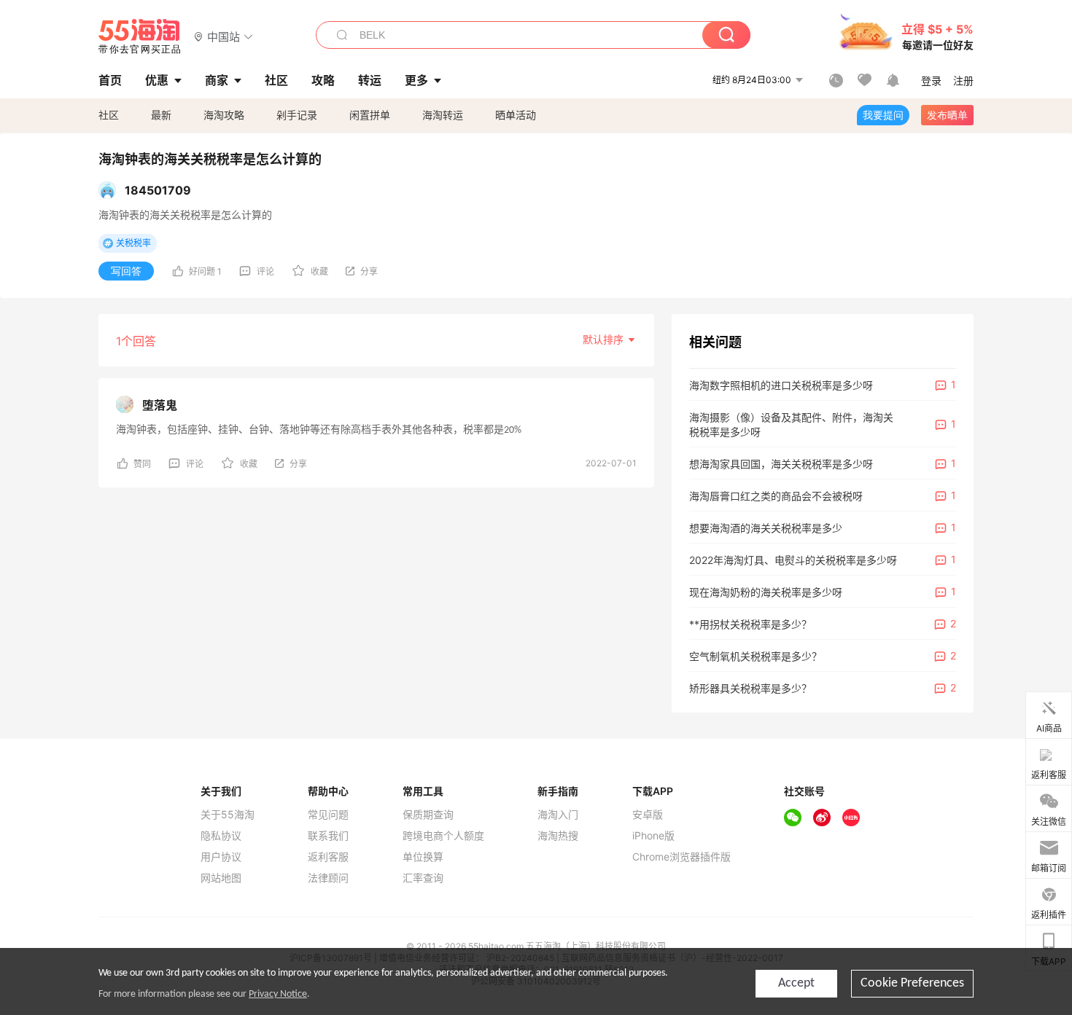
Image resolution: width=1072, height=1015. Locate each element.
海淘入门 (557, 814)
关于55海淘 (228, 814)
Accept (796, 983)
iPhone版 (653, 836)
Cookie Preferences (912, 983)
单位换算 (423, 857)
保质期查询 (428, 814)
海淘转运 (442, 115)
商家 (216, 80)
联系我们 (328, 836)
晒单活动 (515, 115)
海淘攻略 (223, 115)
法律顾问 (328, 878)
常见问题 (328, 814)
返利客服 (328, 857)
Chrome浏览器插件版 (681, 857)
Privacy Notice (278, 994)
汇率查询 (423, 878)
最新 (161, 115)
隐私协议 (221, 836)
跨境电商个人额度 (443, 836)
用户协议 (221, 857)
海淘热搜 (557, 836)
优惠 (156, 80)
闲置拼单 (369, 115)
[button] (223, 36)
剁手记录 (296, 115)
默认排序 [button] (604, 339)
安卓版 (647, 814)
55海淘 (140, 36)
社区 (108, 115)
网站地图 (221, 878)
